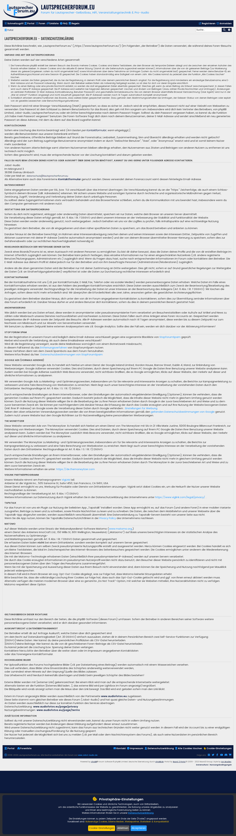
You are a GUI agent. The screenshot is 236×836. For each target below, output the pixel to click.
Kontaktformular (96, 130)
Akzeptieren (138, 828)
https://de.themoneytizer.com (75, 469)
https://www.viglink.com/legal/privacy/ (180, 497)
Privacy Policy (107, 518)
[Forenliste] (20, 10)
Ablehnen (122, 828)
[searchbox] (209, 30)
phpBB (94, 761)
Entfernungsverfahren (53, 347)
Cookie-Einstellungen (101, 828)
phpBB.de (159, 761)
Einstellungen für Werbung (141, 408)
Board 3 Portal (179, 761)
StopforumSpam (170, 337)
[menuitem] (13, 23)
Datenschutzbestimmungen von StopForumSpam (71, 354)
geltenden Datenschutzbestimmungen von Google (183, 412)
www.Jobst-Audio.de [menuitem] (87, 755)
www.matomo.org (120, 528)
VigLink (66, 479)
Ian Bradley (226, 761)
